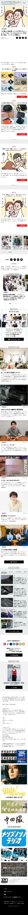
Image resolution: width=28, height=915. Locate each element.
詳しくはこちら (24, 3)
